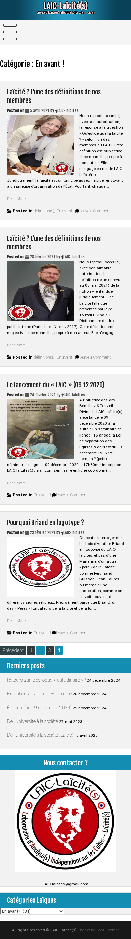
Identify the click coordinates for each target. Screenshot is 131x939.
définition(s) (44, 211)
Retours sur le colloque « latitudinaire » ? (46, 680)
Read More (16, 198)
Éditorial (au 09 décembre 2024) (39, 707)
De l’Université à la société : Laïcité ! (41, 735)
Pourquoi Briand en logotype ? (45, 522)
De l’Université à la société (32, 721)
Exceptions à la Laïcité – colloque (39, 693)
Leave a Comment (95, 211)
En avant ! (65, 211)
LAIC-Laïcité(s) (65, 6)
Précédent (13, 650)
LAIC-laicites (68, 110)
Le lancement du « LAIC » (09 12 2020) (56, 385)
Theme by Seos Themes (98, 930)
